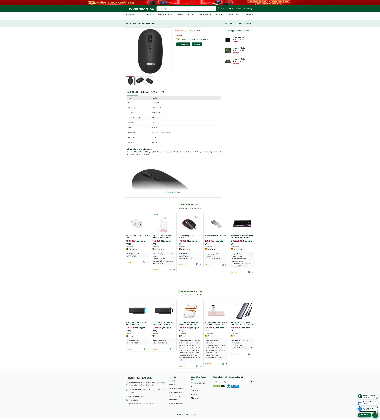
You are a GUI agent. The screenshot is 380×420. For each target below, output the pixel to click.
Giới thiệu (172, 381)
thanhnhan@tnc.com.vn (137, 396)
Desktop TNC (150, 14)
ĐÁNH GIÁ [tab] (144, 92)
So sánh (197, 44)
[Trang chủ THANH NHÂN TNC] (140, 8)
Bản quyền (172, 384)
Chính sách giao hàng (176, 403)
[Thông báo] (232, 386)
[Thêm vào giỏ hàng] (144, 270)
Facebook (196, 387)
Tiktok (195, 394)
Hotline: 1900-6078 (199, 383)
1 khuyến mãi (133, 249)
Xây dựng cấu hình (232, 14)
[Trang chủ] (225, 23)
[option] (148, 51)
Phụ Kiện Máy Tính (234, 23)
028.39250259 (133, 400)
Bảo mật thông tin (175, 399)
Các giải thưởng (174, 396)
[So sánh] (148, 270)
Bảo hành (131, 142)
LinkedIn (195, 398)
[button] (197, 44)
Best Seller (180, 14)
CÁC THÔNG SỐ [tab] (132, 92)
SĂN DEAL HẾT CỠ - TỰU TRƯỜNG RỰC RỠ (194, 39)
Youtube (196, 390)
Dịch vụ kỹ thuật (203, 14)
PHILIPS (251, 23)
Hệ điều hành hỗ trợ (134, 118)
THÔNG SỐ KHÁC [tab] (157, 92)
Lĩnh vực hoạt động (175, 392)
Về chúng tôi (247, 14)
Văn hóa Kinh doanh (176, 388)
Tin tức (217, 14)
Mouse (244, 23)
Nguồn (130, 127)
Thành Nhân (186, 415)
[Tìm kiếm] (251, 382)
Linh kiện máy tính (164, 14)
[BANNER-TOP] (190, 2)
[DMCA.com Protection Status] (219, 386)
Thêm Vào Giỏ (183, 44)
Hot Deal (191, 14)
